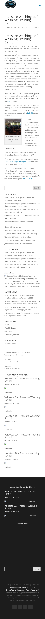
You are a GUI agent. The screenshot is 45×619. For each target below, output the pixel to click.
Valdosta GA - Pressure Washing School (22, 398)
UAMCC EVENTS (28, 179)
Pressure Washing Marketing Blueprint (18, 221)
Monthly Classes (10, 328)
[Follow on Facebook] (14, 607)
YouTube (7, 366)
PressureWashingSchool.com (22, 587)
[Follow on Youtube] (25, 607)
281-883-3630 (9, 348)
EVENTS (10, 101)
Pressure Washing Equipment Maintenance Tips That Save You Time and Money (22, 541)
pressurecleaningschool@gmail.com (17, 162)
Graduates (8, 331)
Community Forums (11, 335)
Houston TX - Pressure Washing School (22, 379)
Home (6, 325)
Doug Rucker (11, 27)
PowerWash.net (32, 590)
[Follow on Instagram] (30, 607)
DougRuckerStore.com (15, 590)
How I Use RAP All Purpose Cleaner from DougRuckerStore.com (20, 529)
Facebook (7, 359)
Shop (32, 230)
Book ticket (8, 392)
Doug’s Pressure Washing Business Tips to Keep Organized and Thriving (21, 553)
